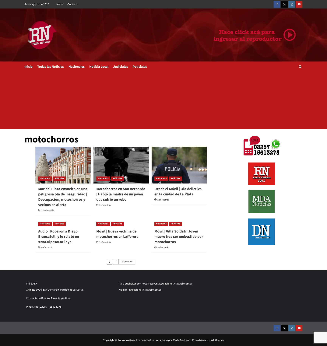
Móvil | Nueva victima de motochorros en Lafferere (117, 234)
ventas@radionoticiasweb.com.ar (172, 283)
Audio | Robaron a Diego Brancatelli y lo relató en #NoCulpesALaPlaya (58, 237)
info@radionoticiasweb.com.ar (143, 289)
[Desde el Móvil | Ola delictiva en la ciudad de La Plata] (179, 165)
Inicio (59, 4)
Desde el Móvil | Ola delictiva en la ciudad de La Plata (178, 191)
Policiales (140, 66)
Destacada (45, 178)
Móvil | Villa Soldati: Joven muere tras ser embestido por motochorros (178, 237)
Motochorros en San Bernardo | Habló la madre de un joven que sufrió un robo (120, 194)
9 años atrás (47, 247)
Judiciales (120, 66)
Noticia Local (98, 66)
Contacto (72, 4)
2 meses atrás (47, 210)
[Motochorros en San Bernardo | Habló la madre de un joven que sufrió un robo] (121, 165)
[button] (300, 66)
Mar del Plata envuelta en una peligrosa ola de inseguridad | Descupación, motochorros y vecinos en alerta (62, 197)
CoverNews (199, 340)
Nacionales (77, 66)
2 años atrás (105, 205)
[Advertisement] (163, 100)
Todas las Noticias (50, 66)
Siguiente (127, 262)
